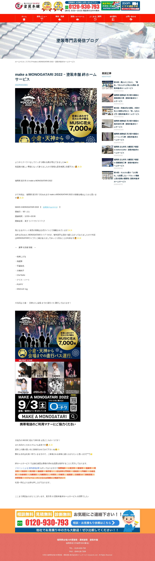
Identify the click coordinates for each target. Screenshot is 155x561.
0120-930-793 (80, 548)
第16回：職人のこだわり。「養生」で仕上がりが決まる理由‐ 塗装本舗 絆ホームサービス (126, 85)
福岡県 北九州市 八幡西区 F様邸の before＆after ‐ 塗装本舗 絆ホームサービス (126, 150)
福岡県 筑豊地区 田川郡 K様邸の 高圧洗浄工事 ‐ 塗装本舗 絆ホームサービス (126, 124)
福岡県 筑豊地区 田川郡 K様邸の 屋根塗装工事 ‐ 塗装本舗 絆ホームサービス (126, 98)
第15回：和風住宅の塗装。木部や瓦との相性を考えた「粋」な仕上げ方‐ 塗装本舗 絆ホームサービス (127, 111)
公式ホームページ (50, 207)
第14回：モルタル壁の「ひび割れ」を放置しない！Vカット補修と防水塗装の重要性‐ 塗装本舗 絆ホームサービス (126, 177)
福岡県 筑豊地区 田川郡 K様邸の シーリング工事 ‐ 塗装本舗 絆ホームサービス (126, 137)
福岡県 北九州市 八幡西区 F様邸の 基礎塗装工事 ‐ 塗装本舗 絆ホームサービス (126, 163)
